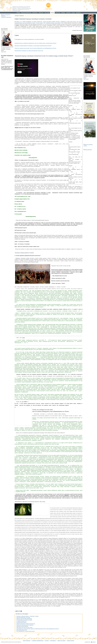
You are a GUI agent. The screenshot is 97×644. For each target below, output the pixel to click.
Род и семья (47, 12)
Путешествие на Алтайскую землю (24, 619)
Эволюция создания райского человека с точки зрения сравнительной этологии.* (33, 45)
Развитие (22, 15)
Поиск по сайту (61, 640)
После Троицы (39, 22)
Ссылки (73, 12)
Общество (41, 12)
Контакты (78, 12)
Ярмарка (63, 12)
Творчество (57, 12)
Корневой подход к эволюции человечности (24, 43)
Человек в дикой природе (22, 626)
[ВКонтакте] (16, 611)
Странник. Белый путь (21, 621)
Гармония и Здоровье (6, 17)
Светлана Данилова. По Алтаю (23, 617)
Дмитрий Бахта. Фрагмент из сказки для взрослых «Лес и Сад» (29, 50)
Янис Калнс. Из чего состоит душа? (24, 627)
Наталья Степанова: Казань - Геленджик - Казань (28, 616)
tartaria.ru (16, 642)
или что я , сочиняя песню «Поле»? (45, 43)
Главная (18, 12)
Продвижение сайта (87, 642)
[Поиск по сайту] (95, 1)
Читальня (68, 12)
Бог (16, 101)
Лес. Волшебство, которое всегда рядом (26, 631)
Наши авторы (26, 640)
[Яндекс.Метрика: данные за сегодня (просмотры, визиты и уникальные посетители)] (88, 149)
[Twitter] (17, 611)
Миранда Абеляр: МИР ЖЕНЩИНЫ (24, 618)
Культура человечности (26, 12)
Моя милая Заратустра (22, 629)
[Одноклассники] (19, 611)
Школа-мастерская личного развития (25, 624)
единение (66, 495)
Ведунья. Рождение (5, 14)
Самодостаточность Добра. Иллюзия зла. (26, 623)
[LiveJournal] (20, 611)
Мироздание (35, 12)
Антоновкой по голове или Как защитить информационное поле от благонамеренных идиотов (38, 628)
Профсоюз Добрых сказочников (53, 22)
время (17, 25)
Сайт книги (3, 51)
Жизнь (16, 127)
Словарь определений (37, 640)
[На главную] (92, 1)
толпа (23, 337)
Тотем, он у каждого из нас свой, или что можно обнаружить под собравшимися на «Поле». (35, 48)
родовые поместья (11, 641)
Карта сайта (70, 640)
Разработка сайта (87, 641)
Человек (52, 12)
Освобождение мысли (21, 622)
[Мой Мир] (21, 611)
